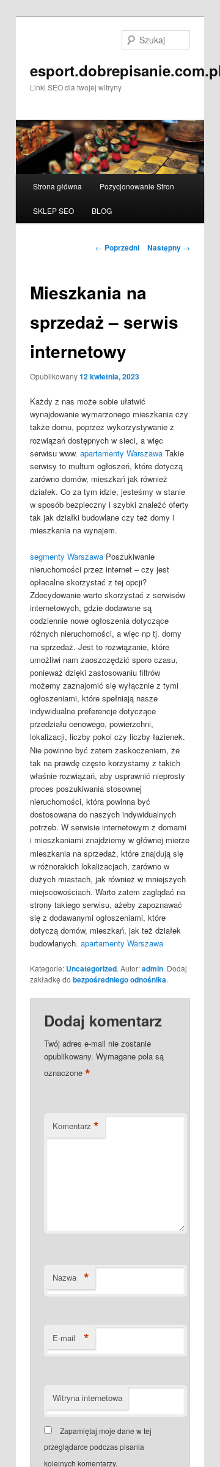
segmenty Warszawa (66, 556)
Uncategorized (91, 968)
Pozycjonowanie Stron (137, 186)
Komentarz (76, 1126)
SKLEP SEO (53, 210)
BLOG (102, 210)
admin (152, 968)
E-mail (71, 1338)
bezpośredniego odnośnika (119, 979)
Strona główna (57, 186)
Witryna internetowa (87, 1397)
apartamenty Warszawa (121, 453)
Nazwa (71, 1277)
